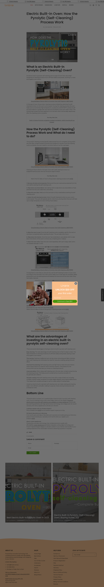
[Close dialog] (76, 283)
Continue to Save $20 (64, 301)
